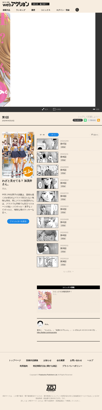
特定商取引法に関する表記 (45, 366)
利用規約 (24, 366)
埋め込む (93, 120)
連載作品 (6, 10)
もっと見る (67, 271)
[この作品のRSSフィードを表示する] (98, 120)
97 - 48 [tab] (42, 135)
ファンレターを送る (18, 221)
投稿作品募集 (32, 360)
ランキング (20, 10)
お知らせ (47, 360)
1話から (95, 135)
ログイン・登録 (62, 10)
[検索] (80, 9)
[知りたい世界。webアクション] (16, 5)
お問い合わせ (76, 360)
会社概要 (61, 360)
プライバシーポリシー (72, 366)
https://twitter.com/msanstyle (47, 332)
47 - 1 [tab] (53, 135)
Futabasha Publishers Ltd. (48, 375)
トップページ (15, 360)
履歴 (33, 10)
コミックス (45, 10)
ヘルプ (90, 360)
